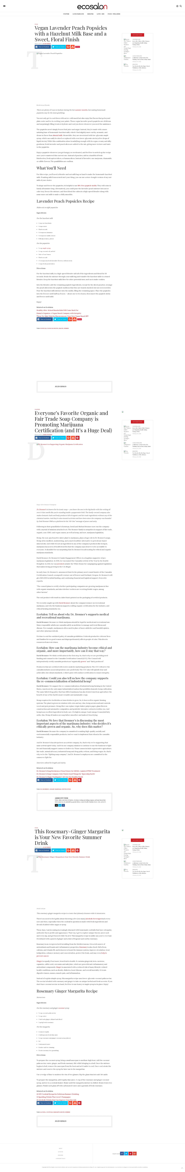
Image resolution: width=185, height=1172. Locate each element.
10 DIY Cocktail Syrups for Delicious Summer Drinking (58, 1094)
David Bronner (64, 603)
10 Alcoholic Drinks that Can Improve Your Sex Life (56, 1100)
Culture (66, 14)
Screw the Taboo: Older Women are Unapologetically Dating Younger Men (140, 42)
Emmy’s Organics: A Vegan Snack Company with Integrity (59, 313)
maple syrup (47, 248)
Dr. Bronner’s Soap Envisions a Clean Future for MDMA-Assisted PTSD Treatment (68, 771)
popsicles (43, 328)
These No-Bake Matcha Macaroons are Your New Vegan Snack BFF (62, 316)
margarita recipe (59, 1112)
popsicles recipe (52, 328)
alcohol (43, 1112)
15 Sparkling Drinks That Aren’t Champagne (54, 1097)
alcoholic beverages (93, 919)
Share (44, 47)
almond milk (57, 135)
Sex (139, 39)
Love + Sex (100, 14)
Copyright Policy (60, 1158)
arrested (60, 564)
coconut (61, 1008)
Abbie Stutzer (47, 434)
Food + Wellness (114, 14)
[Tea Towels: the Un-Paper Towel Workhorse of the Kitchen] (128, 66)
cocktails (49, 1112)
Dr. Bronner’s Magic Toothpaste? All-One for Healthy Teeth (60, 777)
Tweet (60, 47)
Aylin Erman (47, 43)
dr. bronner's (44, 789)
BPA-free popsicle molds (87, 186)
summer (66, 328)
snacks (61, 328)
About (60, 1148)
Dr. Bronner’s (41, 509)
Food (36, 24)
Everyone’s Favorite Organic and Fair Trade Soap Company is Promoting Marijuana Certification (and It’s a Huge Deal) (73, 422)
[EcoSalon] (16, 6)
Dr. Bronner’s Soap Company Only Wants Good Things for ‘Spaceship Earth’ (66, 774)
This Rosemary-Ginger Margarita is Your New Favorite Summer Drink (72, 837)
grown (83, 661)
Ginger (39, 961)
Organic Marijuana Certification (60, 789)
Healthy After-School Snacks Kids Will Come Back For (57, 310)
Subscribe (60, 1155)
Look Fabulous (78, 14)
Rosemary (83, 947)
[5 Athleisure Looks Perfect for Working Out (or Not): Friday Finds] (128, 58)
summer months (81, 110)
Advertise (60, 1151)
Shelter (90, 14)
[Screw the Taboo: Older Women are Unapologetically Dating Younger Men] (128, 46)
